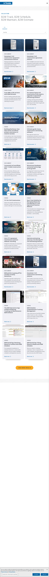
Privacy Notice (12, 572)
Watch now (7, 144)
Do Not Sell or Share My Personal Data (10, 574)
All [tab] (5, 27)
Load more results (24, 367)
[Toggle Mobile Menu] (47, 3)
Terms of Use (4, 572)
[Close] (47, 569)
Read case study (8, 108)
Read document (8, 71)
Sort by (5, 32)
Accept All (36, 574)
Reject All (44, 574)
